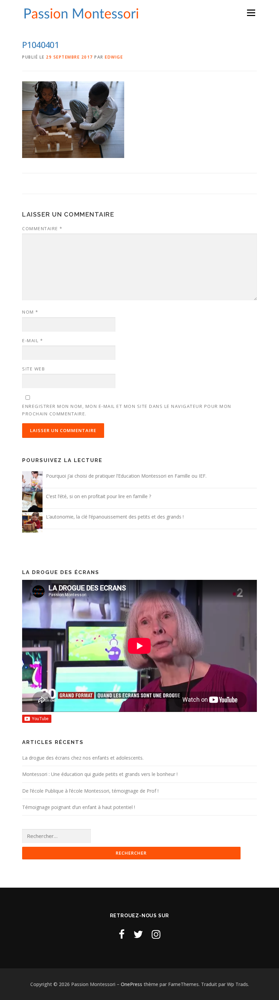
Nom (30, 312)
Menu (251, 12)
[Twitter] (138, 934)
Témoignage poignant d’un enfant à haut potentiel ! (78, 807)
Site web (33, 369)
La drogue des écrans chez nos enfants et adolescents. (83, 758)
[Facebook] (122, 934)
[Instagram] (156, 934)
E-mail (32, 340)
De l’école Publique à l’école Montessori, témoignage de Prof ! (90, 791)
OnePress (131, 984)
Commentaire (42, 228)
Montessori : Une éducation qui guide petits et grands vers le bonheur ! (100, 774)
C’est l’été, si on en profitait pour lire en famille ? (98, 496)
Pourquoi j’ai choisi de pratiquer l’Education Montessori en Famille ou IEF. (126, 476)
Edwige (114, 57)
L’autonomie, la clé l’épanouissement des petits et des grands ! (115, 516)
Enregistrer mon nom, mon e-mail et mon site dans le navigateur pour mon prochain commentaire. (126, 410)
